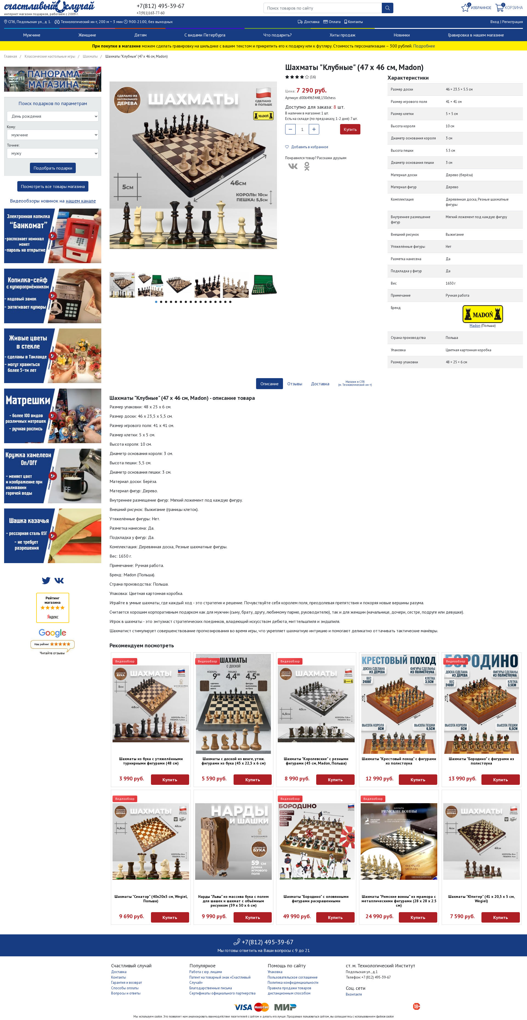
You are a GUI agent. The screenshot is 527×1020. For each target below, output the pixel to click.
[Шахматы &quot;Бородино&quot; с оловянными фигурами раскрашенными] (316, 841)
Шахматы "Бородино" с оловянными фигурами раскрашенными (316, 898)
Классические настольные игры (50, 56)
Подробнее (424, 46)
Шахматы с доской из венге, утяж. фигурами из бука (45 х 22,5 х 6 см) (233, 761)
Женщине (87, 35)
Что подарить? (278, 35)
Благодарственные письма (210, 988)
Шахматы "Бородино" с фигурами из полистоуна (481, 761)
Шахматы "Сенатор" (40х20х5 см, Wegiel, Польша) (150, 898)
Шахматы (90, 56)
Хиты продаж (342, 35)
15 (225, 302)
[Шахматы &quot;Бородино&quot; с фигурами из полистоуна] (481, 704)
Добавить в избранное (308, 147)
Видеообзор (124, 661)
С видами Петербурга (204, 35)
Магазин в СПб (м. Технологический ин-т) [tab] (355, 383)
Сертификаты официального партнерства (222, 993)
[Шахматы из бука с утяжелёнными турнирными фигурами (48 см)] (151, 703)
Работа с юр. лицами (205, 972)
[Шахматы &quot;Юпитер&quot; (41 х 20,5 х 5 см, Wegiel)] (481, 841)
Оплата (335, 21)
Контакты (355, 21)
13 (215, 302)
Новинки (402, 35)
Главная (10, 56)
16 (230, 302)
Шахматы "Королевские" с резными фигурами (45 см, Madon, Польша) (316, 761)
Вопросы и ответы (126, 993)
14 (220, 302)
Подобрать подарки (52, 168)
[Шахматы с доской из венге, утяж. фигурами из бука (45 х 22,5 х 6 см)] (233, 704)
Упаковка (275, 972)
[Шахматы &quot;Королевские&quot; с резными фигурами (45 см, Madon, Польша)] (316, 703)
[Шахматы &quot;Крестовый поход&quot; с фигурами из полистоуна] (399, 704)
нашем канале (81, 201)
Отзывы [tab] (294, 383)
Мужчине (31, 35)
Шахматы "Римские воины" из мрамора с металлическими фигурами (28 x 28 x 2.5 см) (398, 901)
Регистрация (512, 21)
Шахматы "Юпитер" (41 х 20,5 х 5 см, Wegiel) (481, 898)
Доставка (311, 21)
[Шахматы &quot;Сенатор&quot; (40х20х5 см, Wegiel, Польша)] (151, 841)
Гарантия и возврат (126, 982)
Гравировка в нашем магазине (476, 35)
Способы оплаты (125, 988)
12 (210, 302)
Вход (494, 21)
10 (201, 302)
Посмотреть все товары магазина (53, 186)
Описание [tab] (269, 383)
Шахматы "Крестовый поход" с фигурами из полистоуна (399, 761)
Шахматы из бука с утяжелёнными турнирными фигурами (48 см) (151, 761)
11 (205, 302)
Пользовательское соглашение (293, 977)
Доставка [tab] (320, 383)
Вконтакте (354, 994)
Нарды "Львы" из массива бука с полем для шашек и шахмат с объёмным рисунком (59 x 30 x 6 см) (233, 901)
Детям (140, 35)
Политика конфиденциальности (293, 982)
